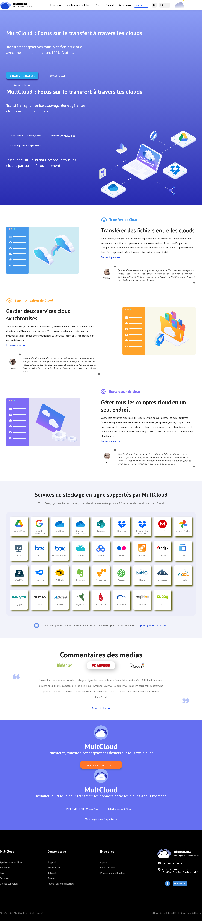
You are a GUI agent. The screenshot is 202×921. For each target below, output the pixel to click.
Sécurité (4, 878)
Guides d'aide (54, 867)
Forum (51, 878)
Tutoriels (52, 872)
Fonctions (55, 5)
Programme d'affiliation (112, 872)
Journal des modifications (61, 883)
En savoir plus (108, 257)
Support (110, 5)
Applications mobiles (78, 5)
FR (161, 5)
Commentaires (108, 867)
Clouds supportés (9, 883)
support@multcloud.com (153, 625)
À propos (104, 862)
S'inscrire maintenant (22, 75)
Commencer (141, 5)
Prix (97, 5)
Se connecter (125, 5)
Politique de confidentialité (163, 913)
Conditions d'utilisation (191, 913)
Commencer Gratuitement (101, 765)
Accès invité (20, 85)
